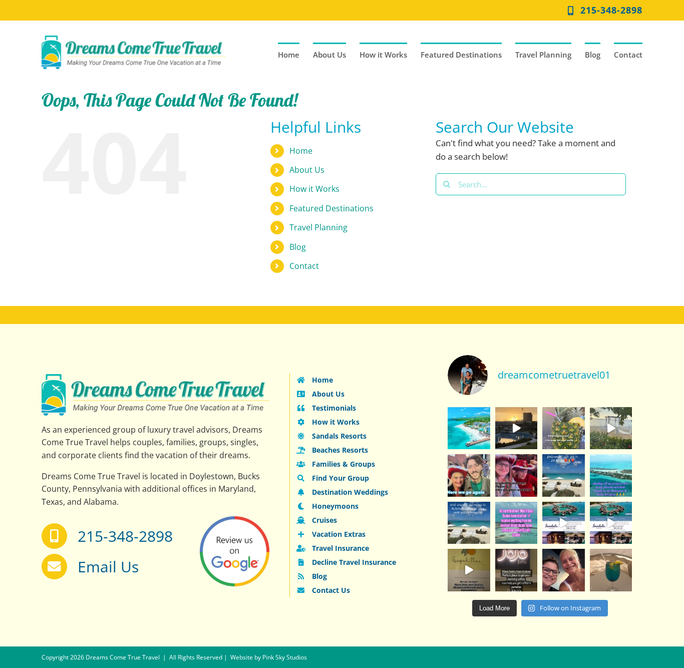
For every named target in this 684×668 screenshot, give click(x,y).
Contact (304, 265)
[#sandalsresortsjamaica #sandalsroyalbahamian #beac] (611, 475)
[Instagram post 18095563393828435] (469, 523)
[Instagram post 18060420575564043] (516, 523)
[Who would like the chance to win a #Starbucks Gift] (611, 570)
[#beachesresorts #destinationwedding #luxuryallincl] (611, 428)
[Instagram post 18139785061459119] (516, 475)
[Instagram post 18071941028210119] (563, 475)
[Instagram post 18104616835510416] (469, 570)
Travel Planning (318, 227)
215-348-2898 (125, 536)
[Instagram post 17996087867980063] (516, 428)
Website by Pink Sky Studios (268, 657)
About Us (306, 169)
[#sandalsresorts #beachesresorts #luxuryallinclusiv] (611, 523)
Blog (297, 246)
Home (300, 150)
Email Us (108, 566)
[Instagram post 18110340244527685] (563, 523)
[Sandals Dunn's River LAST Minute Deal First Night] (469, 428)
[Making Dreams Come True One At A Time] (563, 428)
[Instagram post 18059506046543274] (469, 475)
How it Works (314, 188)
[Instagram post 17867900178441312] (516, 570)
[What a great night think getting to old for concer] (563, 570)
